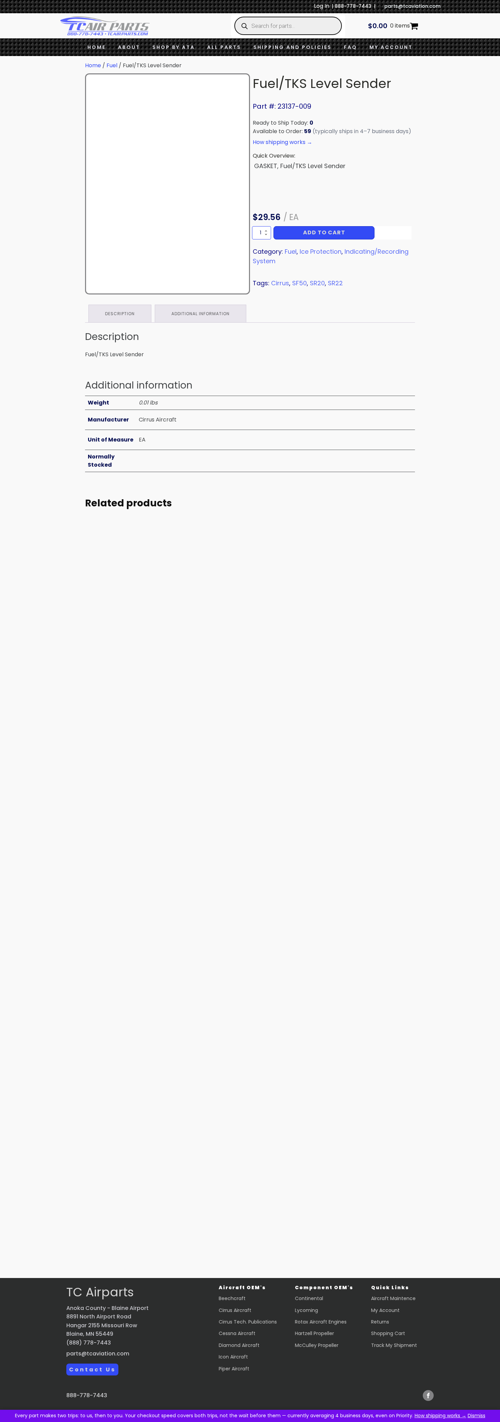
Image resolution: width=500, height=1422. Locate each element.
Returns (380, 1321)
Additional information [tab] (200, 314)
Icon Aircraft (233, 1356)
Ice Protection (320, 251)
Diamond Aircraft (239, 1345)
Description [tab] (120, 314)
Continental (309, 1298)
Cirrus (280, 283)
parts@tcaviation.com (412, 6)
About (129, 47)
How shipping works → (440, 1415)
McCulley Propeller (316, 1345)
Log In (321, 6)
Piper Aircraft (234, 1368)
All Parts (224, 47)
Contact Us (92, 1369)
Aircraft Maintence (393, 1298)
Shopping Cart (388, 1333)
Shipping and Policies (292, 47)
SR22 (335, 283)
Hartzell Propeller (314, 1333)
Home (96, 47)
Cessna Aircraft (237, 1333)
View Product (148, 713)
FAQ (350, 47)
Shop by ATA (173, 47)
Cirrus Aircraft (235, 1310)
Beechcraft (232, 1298)
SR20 (317, 283)
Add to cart (324, 232)
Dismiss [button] (476, 1415)
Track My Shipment (394, 1345)
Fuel (111, 65)
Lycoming (306, 1310)
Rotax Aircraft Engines (321, 1321)
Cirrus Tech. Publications (248, 1321)
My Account (391, 47)
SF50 (299, 283)
